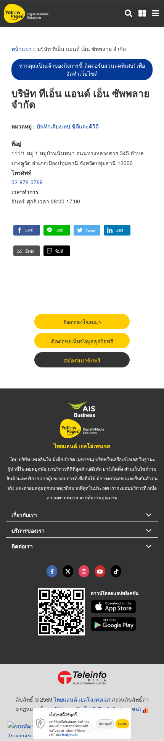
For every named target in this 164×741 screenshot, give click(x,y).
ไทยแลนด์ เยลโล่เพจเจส (82, 446)
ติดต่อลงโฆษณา (82, 322)
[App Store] (125, 607)
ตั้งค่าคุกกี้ (105, 724)
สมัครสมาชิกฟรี (82, 360)
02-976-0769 (27, 182)
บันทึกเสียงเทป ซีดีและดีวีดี (68, 126)
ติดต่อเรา (22, 546)
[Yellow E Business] (52, 571)
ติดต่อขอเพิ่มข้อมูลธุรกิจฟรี (82, 341)
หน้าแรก (21, 48)
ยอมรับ (122, 724)
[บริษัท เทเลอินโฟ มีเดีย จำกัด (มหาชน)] (82, 677)
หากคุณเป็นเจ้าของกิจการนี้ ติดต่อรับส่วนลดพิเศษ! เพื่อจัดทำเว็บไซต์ (82, 69)
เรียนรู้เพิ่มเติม (69, 735)
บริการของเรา (28, 530)
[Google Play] (125, 624)
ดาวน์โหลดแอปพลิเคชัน (114, 593)
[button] (26, 230)
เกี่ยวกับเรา (24, 514)
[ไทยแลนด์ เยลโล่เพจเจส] (68, 571)
